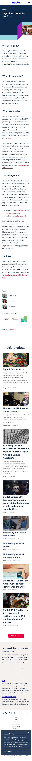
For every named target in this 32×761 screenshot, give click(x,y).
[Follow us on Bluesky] (6, 713)
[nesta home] (16, 3)
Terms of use (16, 724)
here (9, 138)
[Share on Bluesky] (17, 46)
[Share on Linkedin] (14, 46)
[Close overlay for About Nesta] (29, 732)
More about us (9, 751)
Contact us (16, 729)
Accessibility (16, 726)
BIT (3, 681)
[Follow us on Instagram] (15, 713)
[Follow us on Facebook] (9, 713)
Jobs (16, 719)
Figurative (11, 330)
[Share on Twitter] (8, 46)
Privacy (16, 722)
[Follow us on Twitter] (3, 713)
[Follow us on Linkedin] (12, 713)
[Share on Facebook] (11, 46)
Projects (4, 9)
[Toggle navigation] (29, 2)
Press (16, 717)
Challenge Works (9, 697)
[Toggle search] (3, 3)
